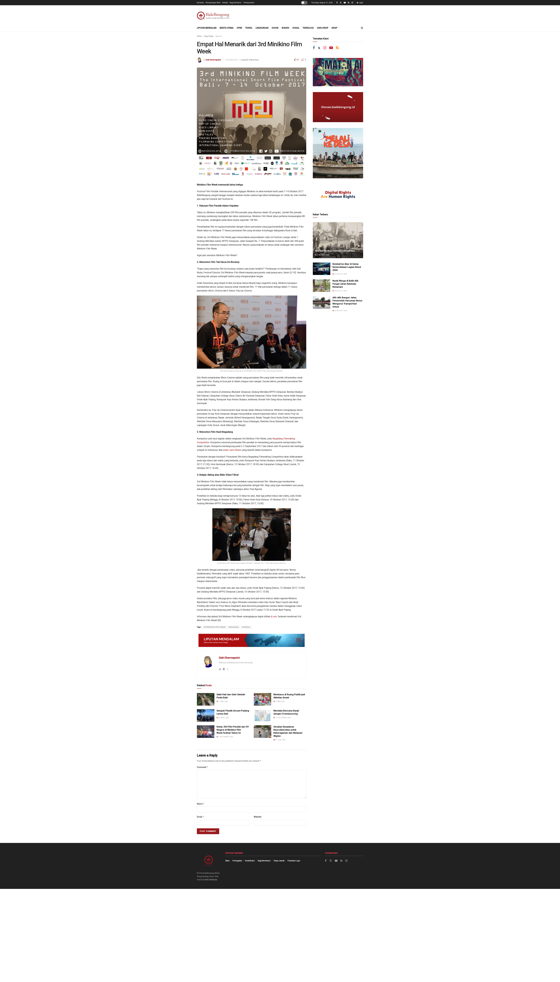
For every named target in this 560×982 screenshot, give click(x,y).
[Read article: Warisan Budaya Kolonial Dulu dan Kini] (338, 240)
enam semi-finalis (232, 450)
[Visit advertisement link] (251, 640)
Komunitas (234, 627)
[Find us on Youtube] (345, 2)
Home (199, 36)
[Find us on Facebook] (337, 2)
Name (200, 803)
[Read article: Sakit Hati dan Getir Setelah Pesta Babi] (205, 699)
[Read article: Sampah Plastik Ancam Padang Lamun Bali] (205, 715)
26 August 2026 (340, 291)
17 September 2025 (283, 718)
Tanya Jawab (279, 861)
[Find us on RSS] (348, 2)
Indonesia (213, 880)
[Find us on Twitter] (341, 2)
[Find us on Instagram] (352, 2)
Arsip (334, 28)
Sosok (275, 28)
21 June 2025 (280, 740)
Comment (202, 767)
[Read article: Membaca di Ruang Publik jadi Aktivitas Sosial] (262, 699)
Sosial (295, 28)
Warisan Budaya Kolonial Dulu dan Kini (335, 250)
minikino (246, 627)
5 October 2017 (231, 60)
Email (200, 816)
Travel (248, 28)
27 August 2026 (322, 255)
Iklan (227, 861)
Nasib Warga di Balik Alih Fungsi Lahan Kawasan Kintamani (345, 283)
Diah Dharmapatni (213, 60)
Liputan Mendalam (206, 28)
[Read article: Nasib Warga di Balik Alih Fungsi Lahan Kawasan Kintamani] (321, 285)
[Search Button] (362, 28)
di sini (274, 616)
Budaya (285, 28)
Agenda (218, 36)
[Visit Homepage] (214, 15)
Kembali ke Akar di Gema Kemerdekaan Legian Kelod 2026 (346, 267)
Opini (239, 28)
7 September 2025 (225, 737)
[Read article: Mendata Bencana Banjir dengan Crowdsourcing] (262, 715)
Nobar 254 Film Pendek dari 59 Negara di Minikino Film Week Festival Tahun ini (233, 729)
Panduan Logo (294, 861)
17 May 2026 (223, 701)
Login (360, 3)
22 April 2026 (223, 718)
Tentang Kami (248, 3)
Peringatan (237, 861)
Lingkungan (262, 28)
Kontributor (250, 861)
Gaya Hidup (322, 28)
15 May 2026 (280, 701)
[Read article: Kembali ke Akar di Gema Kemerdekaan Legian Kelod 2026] (321, 269)
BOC (207, 880)
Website (257, 817)
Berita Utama (226, 28)
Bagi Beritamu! (236, 3)
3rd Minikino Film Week (214, 627)
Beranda (200, 3)
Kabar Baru (254, 60)
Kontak (225, 3)
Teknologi (308, 28)
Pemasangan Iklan (212, 3)
